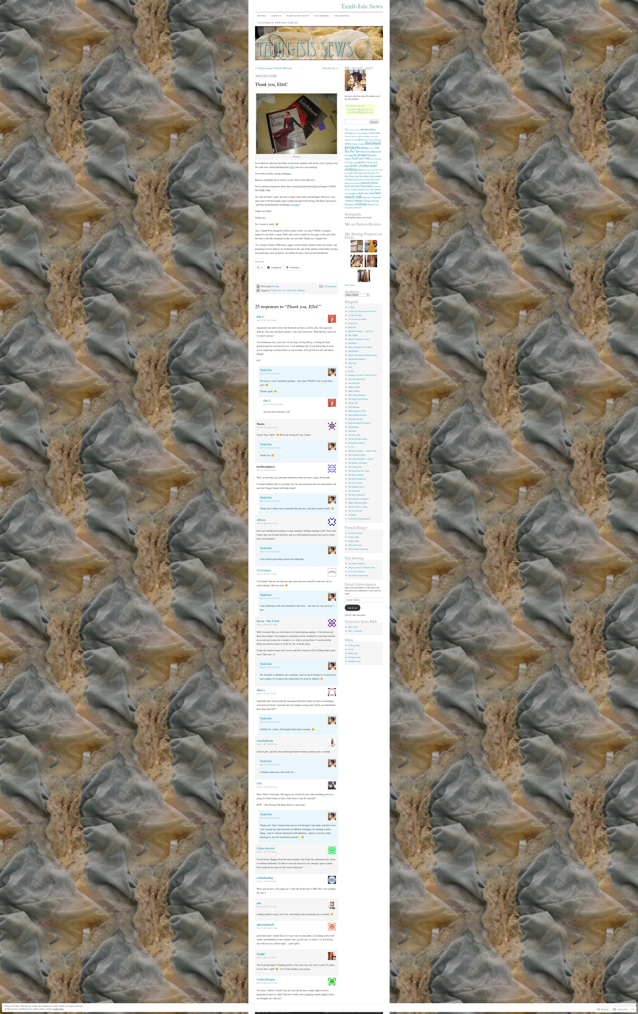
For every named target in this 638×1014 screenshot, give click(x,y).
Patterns (322, 15)
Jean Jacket (353, 162)
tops (369, 197)
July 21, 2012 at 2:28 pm (270, 598)
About (276, 15)
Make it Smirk (353, 391)
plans (374, 182)
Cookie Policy (58, 1009)
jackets (348, 158)
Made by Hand (354, 387)
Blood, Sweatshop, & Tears (359, 339)
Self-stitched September (359, 186)
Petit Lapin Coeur (355, 545)
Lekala (360, 173)
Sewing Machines (358, 189)
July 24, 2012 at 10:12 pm (267, 982)
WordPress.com (354, 661)
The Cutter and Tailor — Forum (360, 458)
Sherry (261, 690)
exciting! (295, 204)
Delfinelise (352, 343)
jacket (374, 155)
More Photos (350, 285)
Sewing (275, 286)
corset (359, 136)
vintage (358, 200)
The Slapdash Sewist (356, 486)
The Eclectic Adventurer (357, 462)
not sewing (364, 179)
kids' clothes (360, 165)
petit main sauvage (355, 419)
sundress (353, 193)
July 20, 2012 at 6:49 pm (266, 470)
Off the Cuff (353, 403)
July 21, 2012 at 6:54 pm (266, 881)
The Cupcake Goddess (357, 454)
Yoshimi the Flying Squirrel (359, 518)
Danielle (348, 140)
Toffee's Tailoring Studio (357, 502)
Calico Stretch (265, 848)
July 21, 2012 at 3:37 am (266, 693)
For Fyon (371, 148)
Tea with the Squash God (358, 575)
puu (259, 903)
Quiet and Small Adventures (359, 423)
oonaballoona (265, 740)
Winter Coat (372, 204)
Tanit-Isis (266, 370)
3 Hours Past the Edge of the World (362, 311)
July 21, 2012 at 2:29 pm (270, 721)
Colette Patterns (350, 136)
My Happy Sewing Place (358, 399)
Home (262, 15)
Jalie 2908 (364, 158)
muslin (356, 179)
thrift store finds (366, 193)
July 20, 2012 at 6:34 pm (266, 320)
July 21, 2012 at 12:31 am (267, 624)
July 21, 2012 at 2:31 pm (270, 817)
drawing (354, 140)
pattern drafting (355, 183)
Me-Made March (368, 176)
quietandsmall (265, 924)
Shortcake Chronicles (356, 442)
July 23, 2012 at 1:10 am (266, 957)
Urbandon (352, 514)
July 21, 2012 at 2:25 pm (270, 373)
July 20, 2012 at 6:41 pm (266, 427)
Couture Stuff (353, 537)
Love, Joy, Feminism (356, 571)
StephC (261, 954)
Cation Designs (266, 979)
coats (377, 133)
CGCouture (264, 570)
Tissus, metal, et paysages (358, 549)
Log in (350, 649)
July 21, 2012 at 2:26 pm (270, 501)
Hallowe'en (366, 151)
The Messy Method (356, 474)
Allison (261, 520)
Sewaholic (352, 431)
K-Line (351, 371)
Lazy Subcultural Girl (356, 379)
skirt (372, 189)
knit (360, 169)
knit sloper (367, 170)
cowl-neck (373, 136)
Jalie (355, 158)
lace (346, 173)
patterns (366, 182)
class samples (362, 133)
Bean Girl (352, 327)
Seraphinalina (353, 427)
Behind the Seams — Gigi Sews (360, 331)
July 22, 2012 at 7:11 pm (266, 906)
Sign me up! (352, 607)
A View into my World (357, 319)
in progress (362, 154)
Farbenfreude (353, 351)
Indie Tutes (352, 363)
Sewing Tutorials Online (357, 438)
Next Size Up (330, 68)
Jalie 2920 (373, 159)
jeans (362, 162)
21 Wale (351, 307)
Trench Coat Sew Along (357, 506)
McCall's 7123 (373, 173)
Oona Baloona (353, 407)
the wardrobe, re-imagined (358, 498)
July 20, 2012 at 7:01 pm (266, 523)
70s (346, 129)
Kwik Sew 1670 (376, 170)
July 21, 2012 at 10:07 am (267, 786)
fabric (348, 143)
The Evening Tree (355, 466)
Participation (298, 15)
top (364, 197)
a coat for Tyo (354, 129)
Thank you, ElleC (271, 84)
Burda (355, 133)
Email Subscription (360, 584)
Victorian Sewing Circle (278, 22)
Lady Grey (352, 172)
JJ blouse (369, 162)
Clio (259, 783)
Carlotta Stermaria (355, 533)
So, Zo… (351, 446)
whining (301, 290)
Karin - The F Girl (268, 621)
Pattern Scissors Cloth (357, 411)
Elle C (260, 317)
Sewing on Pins (354, 435)
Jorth (350, 367)
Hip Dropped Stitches (356, 359)
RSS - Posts (353, 627)
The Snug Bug (354, 490)
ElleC (292, 167)
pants (347, 183)
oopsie (377, 179)
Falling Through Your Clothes (360, 347)
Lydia (365, 173)
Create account (354, 645)
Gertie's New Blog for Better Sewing (362, 355)
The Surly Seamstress (356, 494)
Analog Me (352, 323)
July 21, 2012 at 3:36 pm (266, 851)
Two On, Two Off (355, 510)
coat (371, 133)
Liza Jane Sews (354, 383)
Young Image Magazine (353, 207)
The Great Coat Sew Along (359, 470)
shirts (368, 189)
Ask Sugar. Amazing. (356, 563)
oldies (371, 179)
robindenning (265, 878)
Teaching (341, 15)
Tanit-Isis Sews (362, 6)
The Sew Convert (355, 482)
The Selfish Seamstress (357, 478)
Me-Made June (352, 176)
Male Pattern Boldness (357, 395)
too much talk (289, 290)
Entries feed (352, 653)
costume (366, 136)
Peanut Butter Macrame (357, 415)
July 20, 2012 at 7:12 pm (266, 573)
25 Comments (329, 286)
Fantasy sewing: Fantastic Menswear (273, 68)
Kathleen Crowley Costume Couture (362, 375)
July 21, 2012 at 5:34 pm (273, 404)
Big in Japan (353, 335)
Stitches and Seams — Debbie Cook (362, 450)
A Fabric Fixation (355, 315)
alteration (365, 129)
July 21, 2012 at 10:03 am (267, 744)
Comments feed (354, 657)
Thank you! (276, 290)
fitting (364, 147)
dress (361, 139)
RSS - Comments (355, 631)
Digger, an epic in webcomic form (361, 567)
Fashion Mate (353, 541)
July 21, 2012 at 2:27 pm (270, 551)
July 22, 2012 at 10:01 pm (267, 928)
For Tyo (355, 151)
